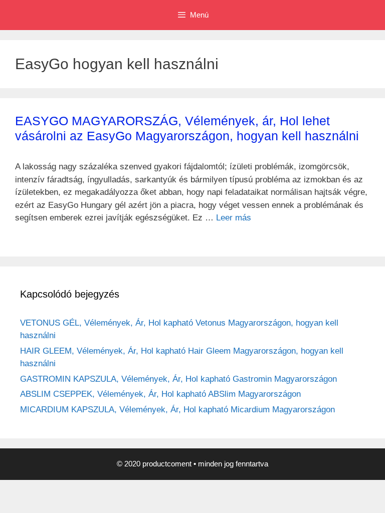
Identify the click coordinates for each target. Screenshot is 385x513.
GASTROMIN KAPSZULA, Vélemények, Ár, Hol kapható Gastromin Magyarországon (178, 379)
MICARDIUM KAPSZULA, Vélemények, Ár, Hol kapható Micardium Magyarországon (177, 409)
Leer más (233, 217)
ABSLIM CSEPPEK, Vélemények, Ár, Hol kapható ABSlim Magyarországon (160, 394)
